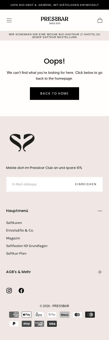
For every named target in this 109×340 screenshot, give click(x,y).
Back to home (54, 93)
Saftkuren (14, 223)
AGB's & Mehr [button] (18, 271)
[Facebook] (21, 290)
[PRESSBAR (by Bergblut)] (22, 142)
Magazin (13, 238)
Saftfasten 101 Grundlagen (26, 246)
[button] (9, 20)
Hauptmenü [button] (17, 210)
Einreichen (86, 184)
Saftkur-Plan (16, 253)
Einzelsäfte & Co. (20, 230)
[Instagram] (9, 290)
